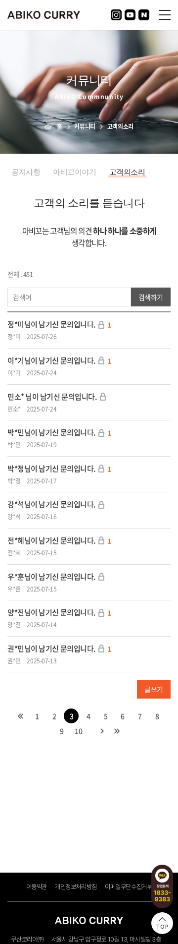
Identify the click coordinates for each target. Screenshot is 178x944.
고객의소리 (127, 172)
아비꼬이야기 (74, 172)
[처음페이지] (20, 715)
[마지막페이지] (117, 730)
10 (78, 731)
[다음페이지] (102, 730)
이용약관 (36, 886)
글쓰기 (153, 689)
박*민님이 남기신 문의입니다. (51, 432)
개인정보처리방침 (76, 886)
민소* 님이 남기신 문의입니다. (51, 396)
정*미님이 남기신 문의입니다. (51, 324)
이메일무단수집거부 (128, 886)
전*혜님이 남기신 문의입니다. (51, 540)
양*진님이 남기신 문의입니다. (51, 612)
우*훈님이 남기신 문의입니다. (51, 576)
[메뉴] (165, 14)
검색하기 (150, 297)
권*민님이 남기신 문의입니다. (51, 648)
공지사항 (25, 172)
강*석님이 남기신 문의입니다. (51, 504)
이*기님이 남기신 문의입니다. (51, 360)
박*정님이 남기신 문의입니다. (51, 468)
